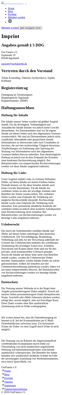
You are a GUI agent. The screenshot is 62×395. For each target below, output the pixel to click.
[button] (10, 22)
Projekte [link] (12, 14)
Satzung (8, 381)
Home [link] (11, 8)
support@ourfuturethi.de (14, 63)
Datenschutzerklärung (15, 389)
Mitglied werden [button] (16, 17)
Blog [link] (10, 11)
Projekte (8, 378)
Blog (6, 374)
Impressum (10, 385)
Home (7, 370)
